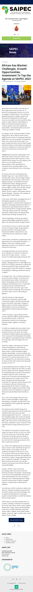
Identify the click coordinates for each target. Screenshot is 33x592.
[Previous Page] (14, 526)
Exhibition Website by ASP (16, 589)
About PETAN (9, 539)
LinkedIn (14, 34)
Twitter (18, 34)
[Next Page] (19, 526)
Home (7, 537)
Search (13, 579)
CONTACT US (16, 38)
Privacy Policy (22, 583)
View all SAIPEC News (16, 520)
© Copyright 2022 (11, 583)
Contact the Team (10, 542)
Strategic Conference (11, 541)
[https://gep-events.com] (11, 571)
